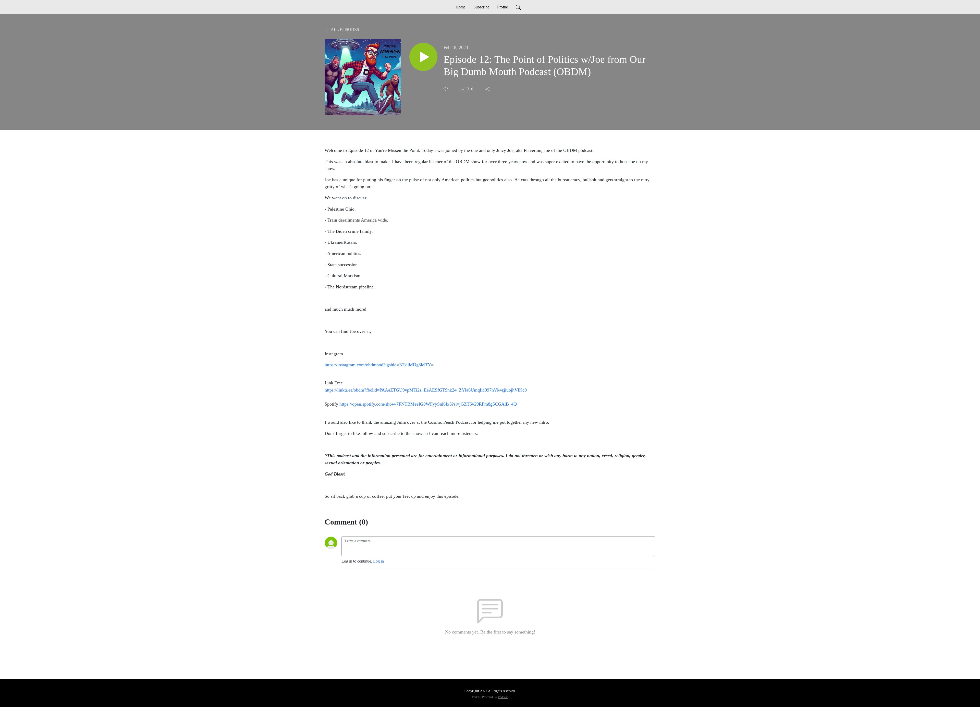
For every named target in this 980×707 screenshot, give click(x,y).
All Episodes (344, 29)
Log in (378, 561)
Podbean (503, 697)
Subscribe (481, 7)
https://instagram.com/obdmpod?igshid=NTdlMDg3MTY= (379, 364)
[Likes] (446, 89)
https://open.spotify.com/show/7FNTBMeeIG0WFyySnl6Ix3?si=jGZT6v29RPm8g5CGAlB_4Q (428, 404)
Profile (502, 7)
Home (460, 7)
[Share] (488, 89)
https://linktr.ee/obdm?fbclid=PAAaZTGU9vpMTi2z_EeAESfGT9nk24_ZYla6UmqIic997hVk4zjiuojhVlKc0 (426, 390)
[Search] (518, 7)
